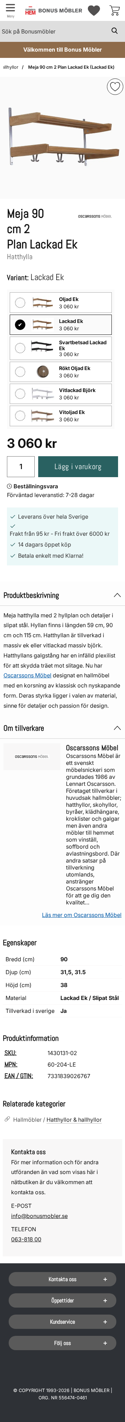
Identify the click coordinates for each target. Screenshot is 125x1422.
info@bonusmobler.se (39, 1215)
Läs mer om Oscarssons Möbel (82, 914)
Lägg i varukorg (78, 466)
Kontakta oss (62, 1279)
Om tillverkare (23, 728)
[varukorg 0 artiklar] (114, 10)
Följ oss (62, 1343)
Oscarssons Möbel (27, 675)
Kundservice (62, 1321)
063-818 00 (26, 1239)
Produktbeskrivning (31, 595)
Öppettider (62, 1300)
